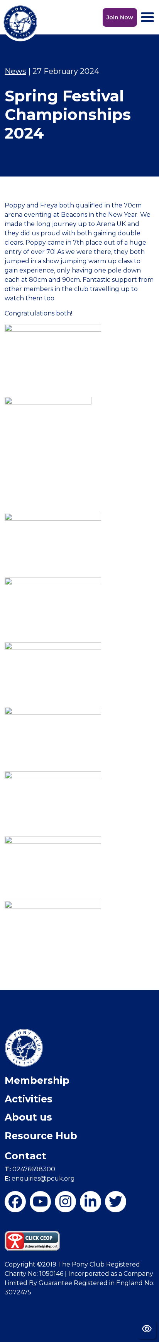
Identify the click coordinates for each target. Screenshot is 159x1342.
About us (28, 1117)
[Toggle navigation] (147, 17)
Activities (28, 1099)
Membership (37, 1080)
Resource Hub (41, 1135)
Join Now (120, 17)
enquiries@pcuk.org (40, 1178)
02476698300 (30, 1169)
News (15, 71)
